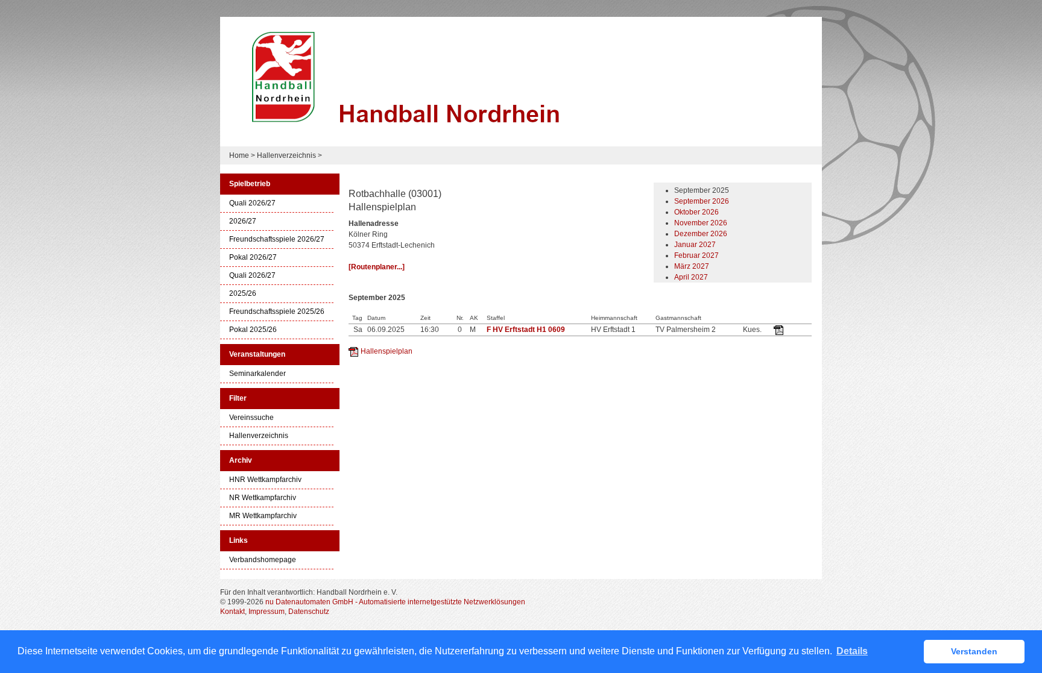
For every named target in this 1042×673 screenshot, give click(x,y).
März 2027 (691, 266)
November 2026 (700, 223)
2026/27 (242, 221)
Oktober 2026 (696, 212)
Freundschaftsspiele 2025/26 (276, 312)
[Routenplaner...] (377, 267)
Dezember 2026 (700, 234)
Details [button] (852, 651)
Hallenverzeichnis (286, 155)
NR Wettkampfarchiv (262, 498)
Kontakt (232, 611)
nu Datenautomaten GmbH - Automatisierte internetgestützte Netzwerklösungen (395, 602)
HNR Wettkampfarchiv (265, 480)
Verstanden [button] (974, 651)
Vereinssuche (251, 418)
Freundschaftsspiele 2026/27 (276, 239)
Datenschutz (308, 611)
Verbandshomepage (262, 560)
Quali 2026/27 (252, 203)
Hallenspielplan (386, 351)
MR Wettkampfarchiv (263, 516)
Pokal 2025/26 (253, 330)
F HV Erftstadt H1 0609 (526, 329)
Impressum (266, 611)
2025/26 (242, 294)
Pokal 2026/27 (253, 257)
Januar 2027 (695, 244)
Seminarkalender (257, 374)
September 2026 (701, 201)
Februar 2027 (696, 255)
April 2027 (691, 277)
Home (239, 155)
